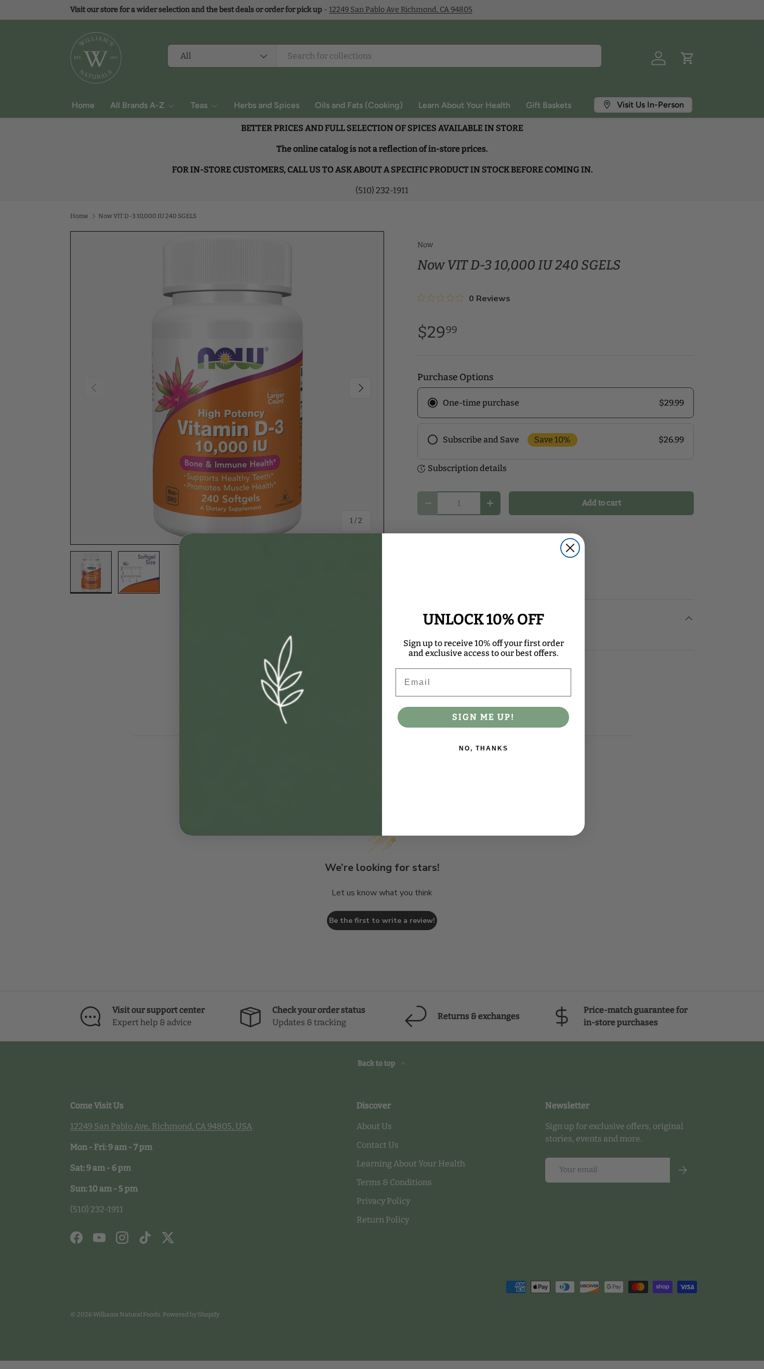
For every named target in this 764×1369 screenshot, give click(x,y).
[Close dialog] (570, 548)
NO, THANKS (483, 748)
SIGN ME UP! (483, 717)
